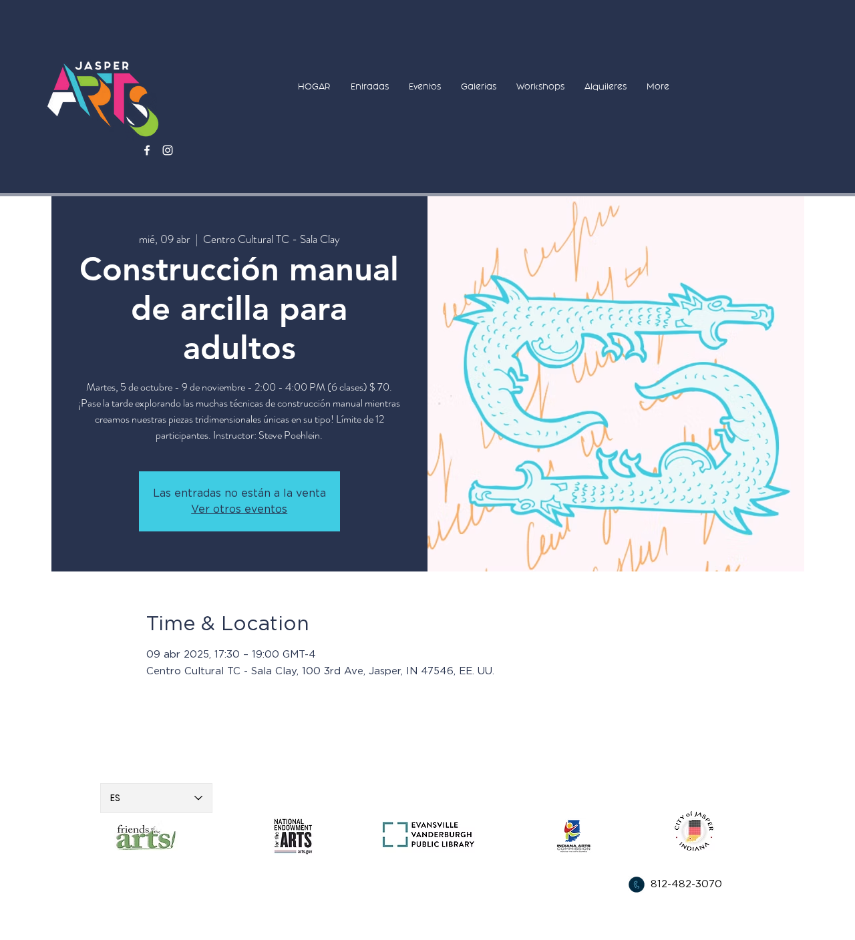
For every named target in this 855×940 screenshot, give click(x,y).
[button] (370, 86)
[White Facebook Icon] (147, 150)
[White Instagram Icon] (167, 150)
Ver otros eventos (239, 509)
